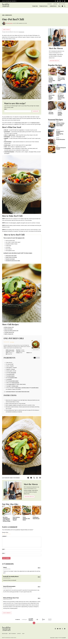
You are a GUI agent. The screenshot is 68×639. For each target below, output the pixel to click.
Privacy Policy (52, 637)
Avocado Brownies (51, 113)
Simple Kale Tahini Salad (11, 255)
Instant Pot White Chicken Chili (11, 330)
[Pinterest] (65, 1)
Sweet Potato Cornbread (11, 257)
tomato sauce (11, 384)
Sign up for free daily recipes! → (9, 1)
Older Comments (7, 612)
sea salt (10, 379)
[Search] (65, 6)
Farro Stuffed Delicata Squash (16, 519)
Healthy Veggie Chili (8, 333)
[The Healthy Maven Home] (6, 5)
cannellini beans (34, 387)
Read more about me (29, 496)
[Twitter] (62, 1)
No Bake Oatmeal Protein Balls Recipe (52, 79)
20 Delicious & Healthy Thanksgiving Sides (59, 133)
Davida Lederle (9, 23)
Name (3, 549)
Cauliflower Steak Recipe (36, 518)
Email (5, 109)
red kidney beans (25, 387)
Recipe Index (35, 6)
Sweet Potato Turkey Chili (21, 122)
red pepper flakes (13, 377)
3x (38, 357)
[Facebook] (60, 1)
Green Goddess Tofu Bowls (26, 519)
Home (3, 15)
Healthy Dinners (53, 6)
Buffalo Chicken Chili (9, 327)
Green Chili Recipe (8, 328)
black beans (18, 387)
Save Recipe (35, 111)
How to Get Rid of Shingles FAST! (51, 97)
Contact (19, 633)
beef (9, 386)
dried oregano (11, 375)
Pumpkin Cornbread (10, 259)
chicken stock (15, 386)
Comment (4, 536)
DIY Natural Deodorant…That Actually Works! (61, 97)
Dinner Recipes (8, 15)
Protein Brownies (60, 139)
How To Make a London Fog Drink (61, 79)
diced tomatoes (15, 382)
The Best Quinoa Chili (9, 332)
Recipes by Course (43, 6)
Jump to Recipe (6, 29)
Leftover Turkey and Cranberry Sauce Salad (60, 124)
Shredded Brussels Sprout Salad (13, 260)
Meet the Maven (12, 633)
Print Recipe (36, 349)
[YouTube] (58, 1)
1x (34, 357)
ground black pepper (13, 380)
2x (36, 357)
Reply (39, 567)
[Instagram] (55, 1)
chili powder (13, 372)
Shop (59, 6)
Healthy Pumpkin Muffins (60, 114)
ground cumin (11, 374)
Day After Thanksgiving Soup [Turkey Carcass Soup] (6, 519)
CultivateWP (64, 637)
